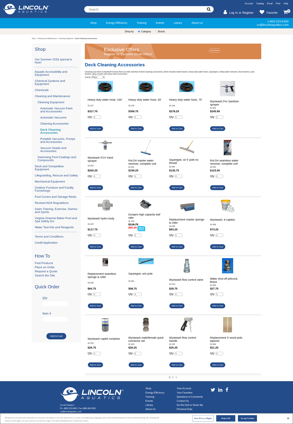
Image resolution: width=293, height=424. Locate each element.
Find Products (44, 263)
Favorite (272, 12)
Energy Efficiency (116, 22)
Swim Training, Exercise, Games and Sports (56, 210)
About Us (197, 22)
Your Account (184, 388)
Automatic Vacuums (53, 117)
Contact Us (183, 401)
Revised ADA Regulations (52, 202)
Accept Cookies (247, 418)
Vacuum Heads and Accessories (53, 149)
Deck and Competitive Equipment (49, 168)
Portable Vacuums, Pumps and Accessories (57, 140)
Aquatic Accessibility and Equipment (51, 73)
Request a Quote (46, 271)
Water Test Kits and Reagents (54, 227)
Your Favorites (184, 392)
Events (160, 22)
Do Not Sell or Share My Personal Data (190, 407)
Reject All (225, 418)
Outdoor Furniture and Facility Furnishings (54, 189)
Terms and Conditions (49, 236)
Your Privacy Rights (203, 418)
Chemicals (42, 90)
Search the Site (45, 275)
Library (178, 22)
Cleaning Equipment (66, 38)
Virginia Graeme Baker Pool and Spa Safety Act (56, 219)
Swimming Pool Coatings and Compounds (57, 159)
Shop (93, 22)
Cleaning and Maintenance (47, 38)
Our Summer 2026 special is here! (53, 61)
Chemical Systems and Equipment (50, 82)
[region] (146, 418)
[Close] (288, 418)
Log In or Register (241, 12)
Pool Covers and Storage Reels (55, 196)
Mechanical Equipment (50, 181)
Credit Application (46, 242)
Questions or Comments (190, 396)
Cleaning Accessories (54, 123)
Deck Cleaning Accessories (50, 131)
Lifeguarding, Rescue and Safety (56, 175)
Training (141, 22)
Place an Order (45, 267)
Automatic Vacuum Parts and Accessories (56, 110)
